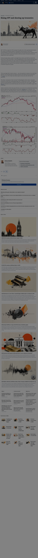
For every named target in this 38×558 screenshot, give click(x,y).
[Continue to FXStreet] (36, 2)
